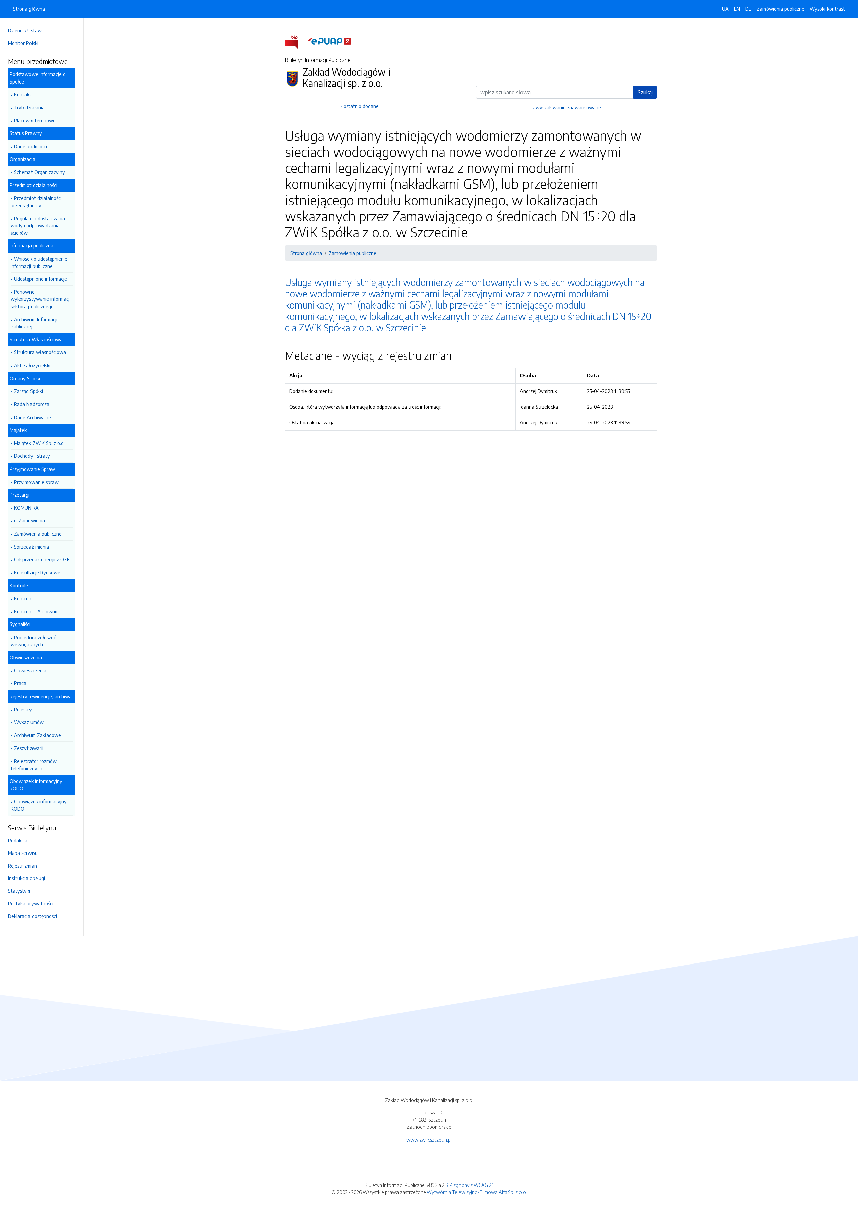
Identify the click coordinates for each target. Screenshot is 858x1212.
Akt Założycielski (32, 365)
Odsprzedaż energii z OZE (42, 559)
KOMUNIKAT (28, 508)
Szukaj (645, 92)
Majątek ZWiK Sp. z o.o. (39, 443)
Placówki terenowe (35, 120)
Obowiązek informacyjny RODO (39, 805)
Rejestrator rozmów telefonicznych (34, 764)
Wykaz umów (29, 722)
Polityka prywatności (30, 903)
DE (748, 9)
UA (725, 9)
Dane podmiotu (30, 146)
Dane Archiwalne (32, 417)
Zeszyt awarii (28, 748)
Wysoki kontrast (827, 9)
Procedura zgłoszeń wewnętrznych (33, 641)
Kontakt (23, 94)
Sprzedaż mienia (31, 547)
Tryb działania (29, 107)
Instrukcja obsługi (26, 878)
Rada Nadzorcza (31, 404)
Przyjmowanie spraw (36, 482)
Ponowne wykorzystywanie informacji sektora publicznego (41, 299)
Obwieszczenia (30, 670)
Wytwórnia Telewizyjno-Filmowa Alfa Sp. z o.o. (477, 1192)
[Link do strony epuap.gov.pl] (329, 41)
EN (737, 9)
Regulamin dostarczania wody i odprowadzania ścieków (38, 225)
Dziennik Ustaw (25, 30)
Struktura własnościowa (40, 352)
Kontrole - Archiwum (36, 611)
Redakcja (17, 840)
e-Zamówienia (29, 520)
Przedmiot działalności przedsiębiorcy (36, 201)
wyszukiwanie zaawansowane (568, 107)
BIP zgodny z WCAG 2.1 (469, 1185)
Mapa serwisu (23, 853)
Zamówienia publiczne (38, 534)
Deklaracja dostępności (32, 916)
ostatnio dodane (361, 106)
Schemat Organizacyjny (39, 172)
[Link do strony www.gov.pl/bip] (295, 41)
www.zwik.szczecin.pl (429, 1140)
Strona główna (29, 9)
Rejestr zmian (22, 866)
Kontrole (23, 598)
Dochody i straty (32, 456)
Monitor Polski (23, 43)
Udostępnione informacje (40, 279)
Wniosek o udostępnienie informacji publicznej (39, 262)
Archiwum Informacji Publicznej (34, 323)
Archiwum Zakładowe (37, 735)
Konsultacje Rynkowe (37, 572)
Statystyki (19, 891)
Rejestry (23, 709)
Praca (20, 683)
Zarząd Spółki (28, 391)
